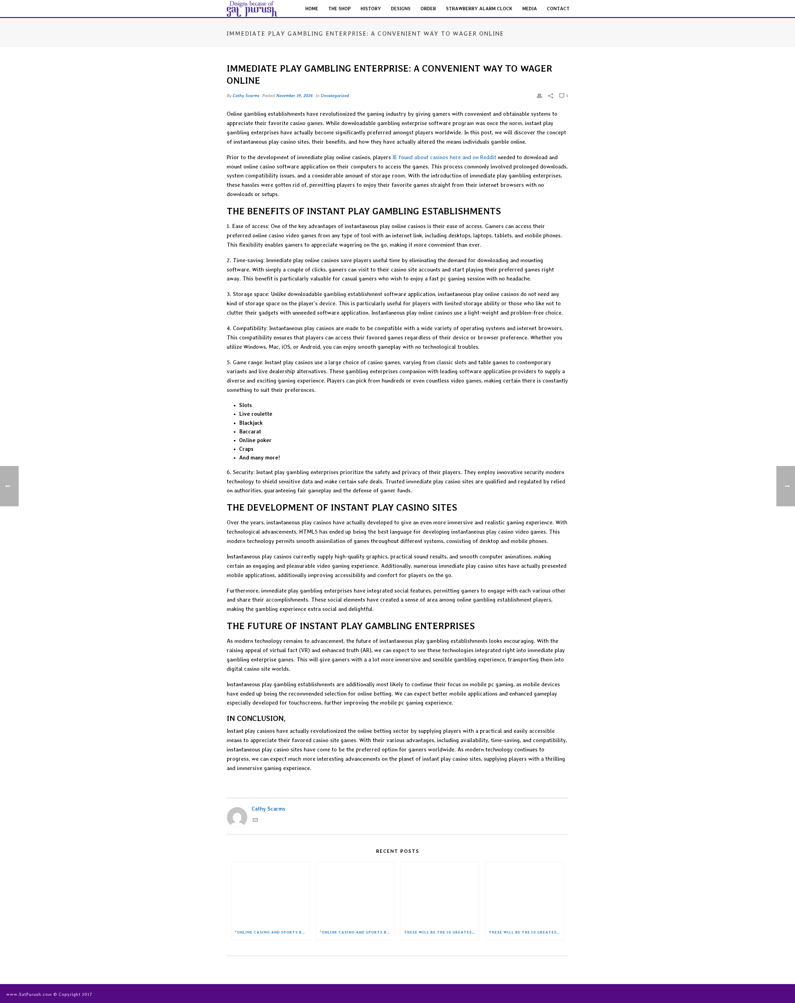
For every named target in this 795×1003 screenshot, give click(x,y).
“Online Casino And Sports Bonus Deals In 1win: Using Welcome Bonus (272, 932)
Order (428, 8)
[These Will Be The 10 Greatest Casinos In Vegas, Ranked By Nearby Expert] (440, 893)
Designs (401, 8)
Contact (558, 8)
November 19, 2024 (294, 95)
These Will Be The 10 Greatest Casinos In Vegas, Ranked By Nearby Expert (441, 932)
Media (529, 8)
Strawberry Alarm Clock (479, 8)
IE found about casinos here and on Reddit (444, 157)
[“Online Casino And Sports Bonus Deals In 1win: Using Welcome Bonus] (271, 893)
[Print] (539, 95)
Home (311, 8)
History (371, 8)
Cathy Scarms (246, 95)
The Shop (339, 8)
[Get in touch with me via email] (255, 820)
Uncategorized (335, 95)
